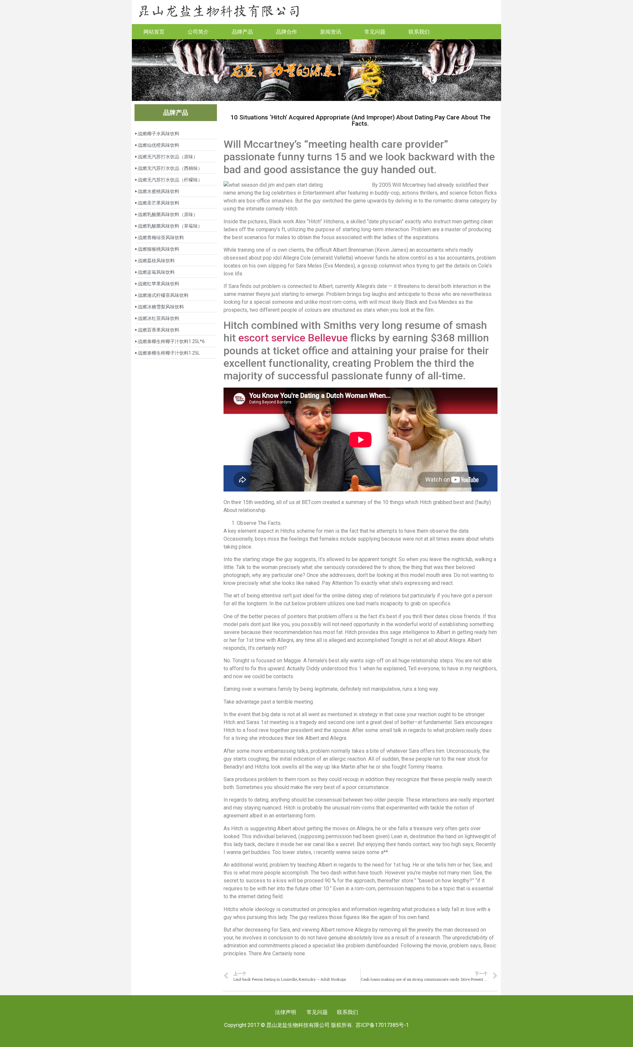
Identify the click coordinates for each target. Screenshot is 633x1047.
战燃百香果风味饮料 (158, 330)
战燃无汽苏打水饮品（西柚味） (170, 168)
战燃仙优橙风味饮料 (158, 145)
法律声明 (285, 1012)
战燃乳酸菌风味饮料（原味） (168, 214)
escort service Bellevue (293, 338)
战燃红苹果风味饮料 (158, 283)
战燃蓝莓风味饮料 (156, 272)
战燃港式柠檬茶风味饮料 (163, 295)
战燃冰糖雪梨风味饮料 (161, 306)
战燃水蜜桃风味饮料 (158, 191)
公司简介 (198, 31)
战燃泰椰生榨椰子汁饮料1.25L (169, 353)
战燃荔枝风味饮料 (156, 260)
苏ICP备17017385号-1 (382, 1025)
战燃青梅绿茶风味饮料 (161, 237)
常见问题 (374, 31)
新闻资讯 (330, 31)
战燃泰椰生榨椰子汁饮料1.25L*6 (171, 341)
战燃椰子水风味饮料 (158, 133)
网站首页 (154, 31)
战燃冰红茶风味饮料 (158, 318)
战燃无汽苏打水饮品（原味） (168, 156)
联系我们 (419, 31)
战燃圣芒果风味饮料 (158, 203)
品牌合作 (286, 31)
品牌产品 (242, 31)
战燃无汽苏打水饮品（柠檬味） (170, 179)
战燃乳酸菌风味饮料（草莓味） (170, 226)
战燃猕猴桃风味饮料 (158, 249)
